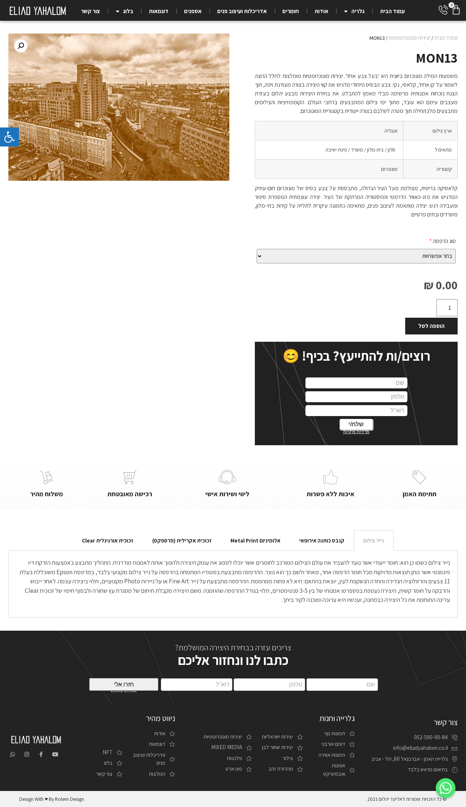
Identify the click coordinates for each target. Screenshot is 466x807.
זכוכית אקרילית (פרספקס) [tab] (182, 540)
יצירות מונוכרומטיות (409, 38)
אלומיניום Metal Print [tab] (255, 540)
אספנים (193, 11)
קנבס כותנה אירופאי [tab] (321, 540)
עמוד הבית (392, 11)
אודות (321, 11)
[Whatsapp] (12, 754)
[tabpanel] (233, 584)
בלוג (128, 11)
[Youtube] (55, 754)
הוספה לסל (431, 326)
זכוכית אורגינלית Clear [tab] (107, 540)
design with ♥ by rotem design (51, 799)
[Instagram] (26, 754)
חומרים (291, 11)
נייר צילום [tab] (373, 540)
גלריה (357, 11)
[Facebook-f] (41, 754)
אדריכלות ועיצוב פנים (242, 11)
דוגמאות (159, 11)
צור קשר (90, 11)
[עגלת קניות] (456, 10)
